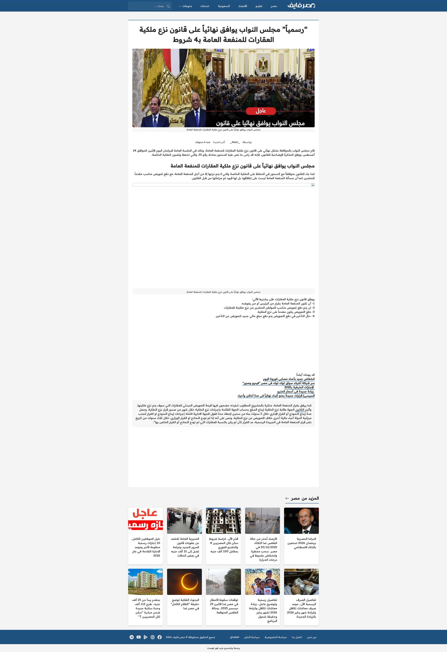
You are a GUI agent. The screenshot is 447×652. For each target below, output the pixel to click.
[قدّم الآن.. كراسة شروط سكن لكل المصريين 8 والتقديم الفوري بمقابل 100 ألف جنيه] (223, 536)
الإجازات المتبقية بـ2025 (299, 387)
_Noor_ (235, 142)
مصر (295, 498)
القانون (300, 409)
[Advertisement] (223, 345)
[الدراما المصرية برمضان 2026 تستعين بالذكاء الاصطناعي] (301, 536)
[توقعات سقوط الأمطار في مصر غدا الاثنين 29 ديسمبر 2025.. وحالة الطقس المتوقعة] (223, 597)
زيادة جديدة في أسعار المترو (296, 391)
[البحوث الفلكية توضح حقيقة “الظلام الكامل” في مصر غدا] (184, 597)
